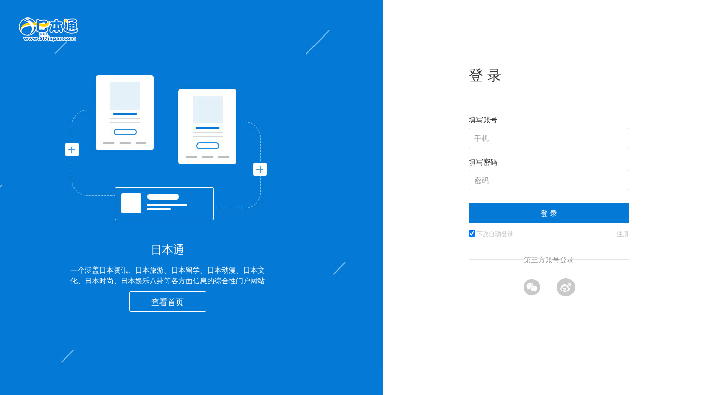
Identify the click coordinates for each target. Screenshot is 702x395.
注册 (623, 233)
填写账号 (483, 119)
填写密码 (483, 161)
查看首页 (167, 302)
